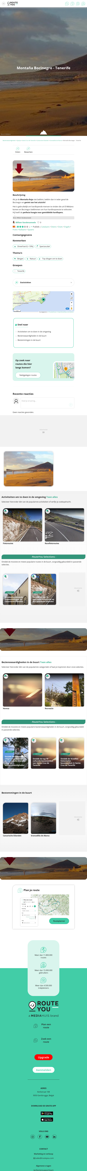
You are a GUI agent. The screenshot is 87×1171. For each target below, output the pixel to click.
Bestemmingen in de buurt (29, 340)
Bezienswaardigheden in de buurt (31, 336)
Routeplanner (59, 921)
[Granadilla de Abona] (43, 818)
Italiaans (22, 229)
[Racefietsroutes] (64, 524)
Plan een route (46, 1026)
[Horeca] (22, 690)
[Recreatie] (64, 690)
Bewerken (28, 152)
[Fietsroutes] (22, 524)
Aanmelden (43, 1070)
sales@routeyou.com (44, 1158)
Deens (54, 227)
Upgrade (43, 1057)
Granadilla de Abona (56, 140)
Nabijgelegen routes (28, 375)
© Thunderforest (51, 312)
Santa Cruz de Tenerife (28, 140)
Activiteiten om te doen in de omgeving (34, 331)
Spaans (31, 229)
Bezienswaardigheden (9, 140)
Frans (15, 229)
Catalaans (45, 227)
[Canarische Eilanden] (15, 818)
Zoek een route (46, 1040)
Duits (60, 227)
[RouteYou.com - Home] (12, 3)
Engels (67, 227)
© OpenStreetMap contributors (65, 312)
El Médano (8, 134)
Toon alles (52, 497)
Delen (17, 152)
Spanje (19, 140)
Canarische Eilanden (43, 140)
